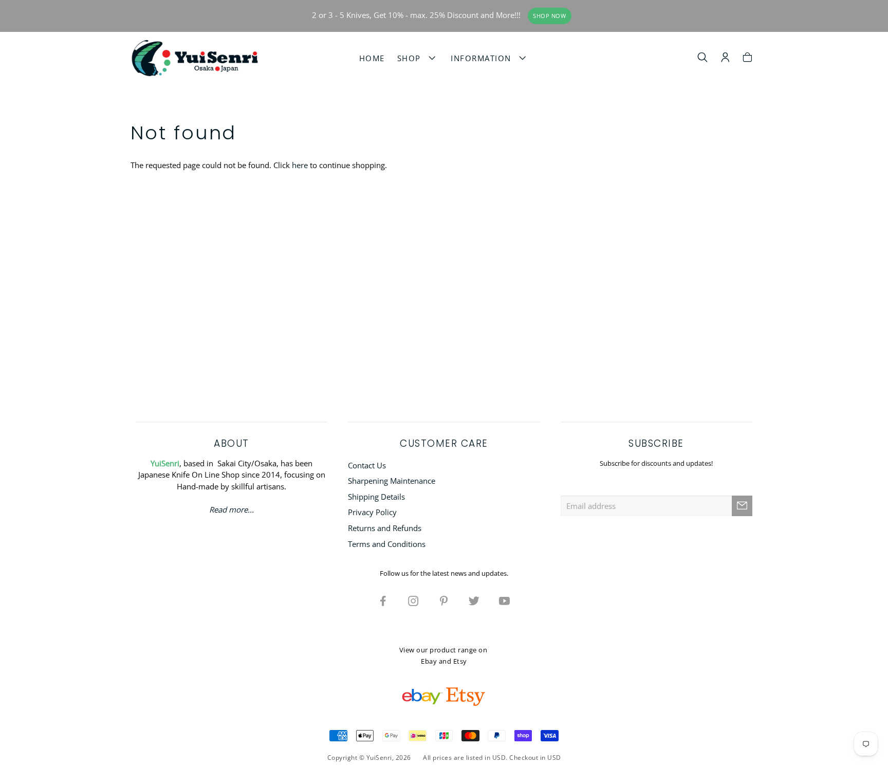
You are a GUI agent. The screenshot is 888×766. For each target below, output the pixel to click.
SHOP (412, 58)
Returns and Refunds (384, 528)
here (300, 165)
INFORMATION (484, 58)
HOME (372, 58)
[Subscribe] (742, 506)
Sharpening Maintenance (391, 481)
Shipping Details (376, 496)
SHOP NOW (549, 16)
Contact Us (367, 465)
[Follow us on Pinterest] (444, 600)
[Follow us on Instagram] (413, 600)
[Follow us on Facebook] (383, 600)
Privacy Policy (372, 512)
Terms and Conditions (386, 544)
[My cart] (747, 58)
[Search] (702, 58)
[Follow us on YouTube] (504, 600)
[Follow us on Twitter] (474, 600)
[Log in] (725, 58)
